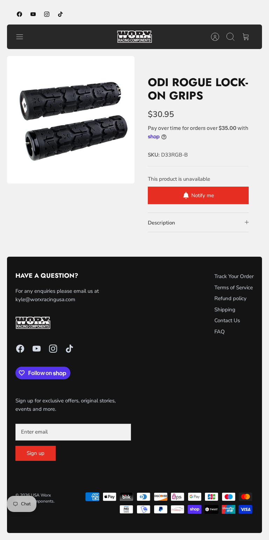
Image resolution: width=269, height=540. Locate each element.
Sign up (35, 453)
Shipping (224, 309)
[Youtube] (33, 14)
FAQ (219, 331)
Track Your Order (234, 276)
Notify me (202, 195)
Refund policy (230, 298)
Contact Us (227, 320)
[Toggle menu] (23, 37)
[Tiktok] (60, 14)
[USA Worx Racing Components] (134, 37)
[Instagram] (47, 14)
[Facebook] (19, 14)
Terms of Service (233, 287)
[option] (70, 120)
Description (161, 222)
